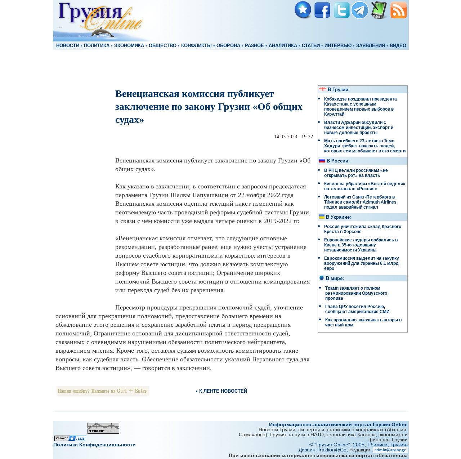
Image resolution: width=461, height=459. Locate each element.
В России (337, 161)
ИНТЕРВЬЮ (338, 45)
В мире (334, 278)
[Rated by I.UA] (70, 439)
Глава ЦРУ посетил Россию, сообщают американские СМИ (357, 309)
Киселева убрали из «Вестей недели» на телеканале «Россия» (365, 186)
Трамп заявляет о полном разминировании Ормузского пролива (356, 293)
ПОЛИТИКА (96, 45)
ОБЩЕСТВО (162, 45)
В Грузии (338, 89)
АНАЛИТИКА (283, 45)
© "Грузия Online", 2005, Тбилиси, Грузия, (358, 444)
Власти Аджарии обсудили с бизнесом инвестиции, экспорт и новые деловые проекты (358, 127)
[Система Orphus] (103, 394)
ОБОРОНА (228, 45)
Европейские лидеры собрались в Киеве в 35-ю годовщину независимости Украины (361, 245)
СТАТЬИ (311, 45)
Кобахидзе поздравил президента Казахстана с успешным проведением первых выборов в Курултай (360, 107)
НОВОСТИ (67, 45)
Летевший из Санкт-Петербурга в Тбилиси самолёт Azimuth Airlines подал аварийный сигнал (360, 202)
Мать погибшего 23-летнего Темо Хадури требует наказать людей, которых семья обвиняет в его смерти (365, 145)
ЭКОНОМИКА (129, 45)
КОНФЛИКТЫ (196, 45)
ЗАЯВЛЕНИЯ (370, 45)
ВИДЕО (398, 45)
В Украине (338, 217)
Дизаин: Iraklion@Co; (324, 450)
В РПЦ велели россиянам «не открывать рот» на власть (356, 173)
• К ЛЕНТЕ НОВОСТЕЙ (221, 391)
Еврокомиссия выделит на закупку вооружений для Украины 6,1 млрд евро (361, 263)
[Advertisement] (230, 67)
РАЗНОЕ (254, 45)
